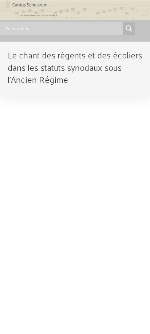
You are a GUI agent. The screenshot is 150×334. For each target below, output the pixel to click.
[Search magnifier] (129, 28)
